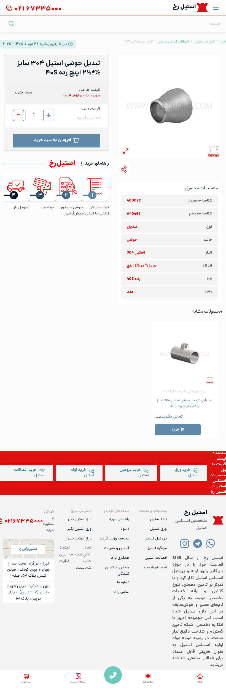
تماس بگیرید (172, 417)
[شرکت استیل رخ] (216, 520)
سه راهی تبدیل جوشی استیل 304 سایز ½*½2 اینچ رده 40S (184, 403)
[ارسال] (11, 23)
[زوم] (125, 152)
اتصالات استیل (204, 41)
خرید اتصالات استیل (29, 473)
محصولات (147, 682)
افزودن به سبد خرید (52, 140)
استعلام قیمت (78, 682)
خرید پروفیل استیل (134, 473)
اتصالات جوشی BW (139, 41)
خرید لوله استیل (82, 473)
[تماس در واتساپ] (210, 543)
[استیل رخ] (202, 7)
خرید (175, 430)
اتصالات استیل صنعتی (173, 41)
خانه (200, 682)
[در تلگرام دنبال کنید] (197, 543)
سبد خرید (26, 682)
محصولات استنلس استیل (217, 481)
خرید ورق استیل (186, 473)
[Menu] (215, 7)
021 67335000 (113, 675)
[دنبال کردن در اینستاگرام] (184, 543)
